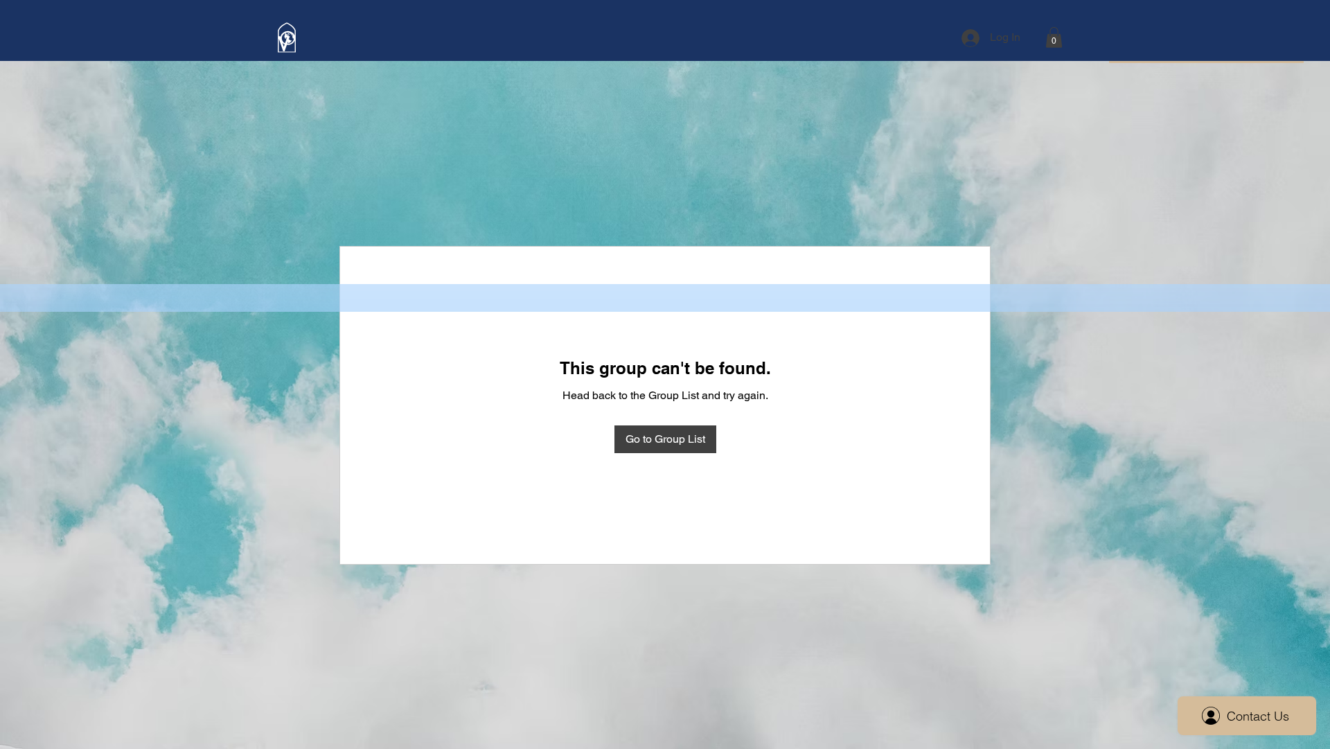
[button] (1054, 37)
